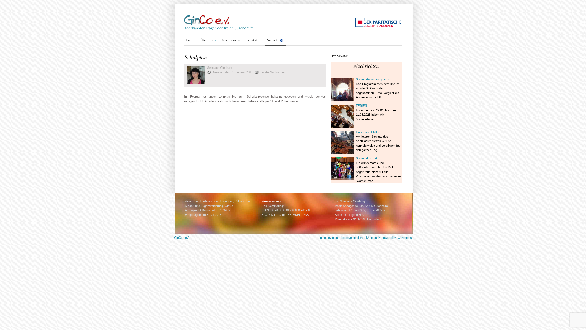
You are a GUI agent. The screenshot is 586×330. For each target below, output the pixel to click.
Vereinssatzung (272, 201)
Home (189, 40)
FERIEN (361, 105)
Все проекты (230, 40)
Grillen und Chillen (368, 132)
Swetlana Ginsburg (219, 67)
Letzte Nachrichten (272, 72)
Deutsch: (272, 40)
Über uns (207, 40)
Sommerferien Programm (372, 79)
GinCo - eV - (182, 237)
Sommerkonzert (366, 158)
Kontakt (252, 40)
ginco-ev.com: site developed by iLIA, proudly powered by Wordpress (366, 237)
